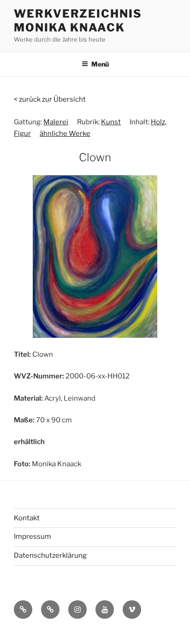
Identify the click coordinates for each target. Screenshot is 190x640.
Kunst (111, 122)
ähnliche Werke (65, 133)
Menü (100, 64)
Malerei (55, 122)
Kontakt (27, 518)
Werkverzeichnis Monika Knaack (78, 20)
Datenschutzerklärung (50, 555)
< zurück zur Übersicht (50, 99)
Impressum (32, 536)
